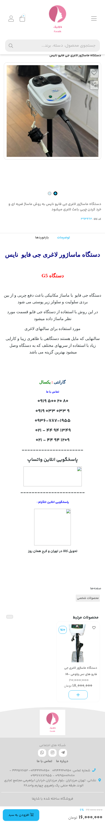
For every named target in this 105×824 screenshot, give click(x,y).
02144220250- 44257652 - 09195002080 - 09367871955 (42, 773)
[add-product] (78, 694)
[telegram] (62, 753)
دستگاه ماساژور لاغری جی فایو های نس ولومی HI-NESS (80, 671)
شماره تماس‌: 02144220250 (71, 770)
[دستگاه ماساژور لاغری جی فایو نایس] (52, 722)
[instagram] (52, 753)
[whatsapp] (42, 753)
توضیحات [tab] (63, 237)
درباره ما (62, 761)
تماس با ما (44, 761)
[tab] (42, 237)
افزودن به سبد (19, 815)
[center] (11, 45)
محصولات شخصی (88, 598)
